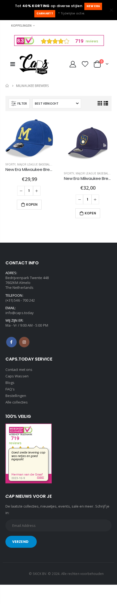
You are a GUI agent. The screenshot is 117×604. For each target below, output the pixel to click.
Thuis (7, 85)
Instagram (24, 342)
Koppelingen (21, 25)
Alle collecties (16, 402)
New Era (93, 6)
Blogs (9, 382)
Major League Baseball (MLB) (38, 164)
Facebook (11, 342)
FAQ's (10, 389)
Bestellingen (15, 395)
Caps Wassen (17, 376)
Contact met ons (18, 369)
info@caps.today (19, 312)
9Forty (10, 164)
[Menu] (12, 64)
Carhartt (44, 13)
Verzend (20, 541)
